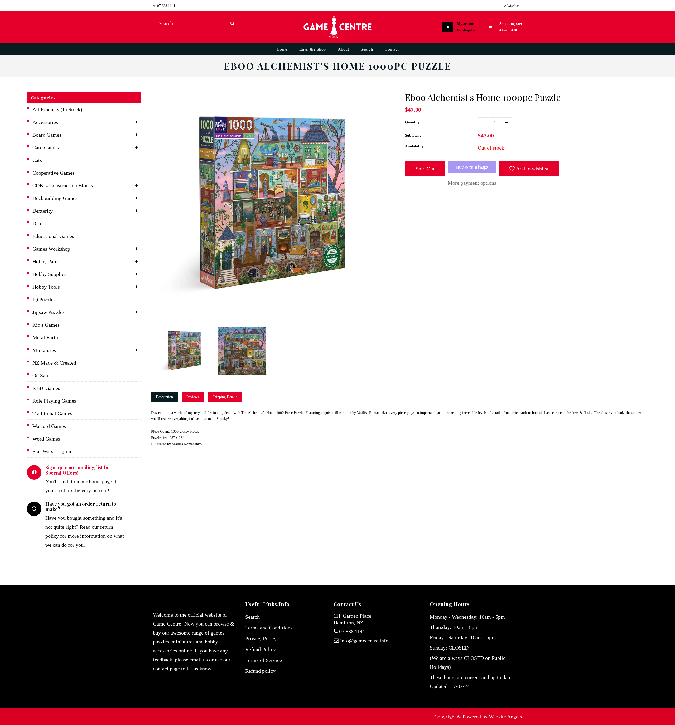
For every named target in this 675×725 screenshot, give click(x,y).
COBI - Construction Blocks (62, 185)
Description (164, 397)
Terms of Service (263, 660)
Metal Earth (45, 337)
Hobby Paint (45, 261)
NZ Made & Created (54, 363)
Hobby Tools (46, 287)
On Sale (40, 375)
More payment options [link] (472, 183)
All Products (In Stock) (57, 109)
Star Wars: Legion (51, 451)
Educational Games (53, 236)
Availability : (415, 146)
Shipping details (224, 397)
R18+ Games (46, 388)
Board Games (46, 135)
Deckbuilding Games (55, 198)
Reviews (192, 397)
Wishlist (513, 6)
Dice (37, 223)
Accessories (45, 122)
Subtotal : (413, 135)
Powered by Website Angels (492, 716)
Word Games (46, 439)
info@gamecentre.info (364, 640)
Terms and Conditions (268, 628)
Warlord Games (49, 426)
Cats (37, 160)
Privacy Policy (261, 638)
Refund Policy (260, 649)
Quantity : (413, 122)
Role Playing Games (54, 401)
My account (466, 24)
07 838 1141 (165, 6)
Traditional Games (52, 413)
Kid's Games (46, 325)
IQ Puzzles (44, 299)
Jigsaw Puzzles (48, 312)
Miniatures (44, 350)
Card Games (45, 147)
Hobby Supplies (49, 274)
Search (252, 617)
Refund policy (260, 671)
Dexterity (42, 211)
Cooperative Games (53, 173)
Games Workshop (51, 249)
